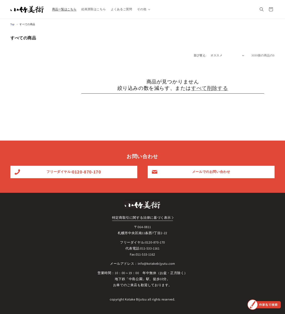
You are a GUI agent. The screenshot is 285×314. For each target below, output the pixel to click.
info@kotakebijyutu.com (156, 263)
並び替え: (200, 55)
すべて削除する (209, 88)
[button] (143, 9)
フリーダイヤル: (74, 172)
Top (12, 24)
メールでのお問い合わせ (211, 171)
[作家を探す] (264, 304)
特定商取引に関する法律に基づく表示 (141, 217)
